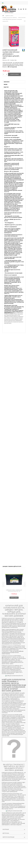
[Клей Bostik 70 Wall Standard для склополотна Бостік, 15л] (14, 579)
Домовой (14, 558)
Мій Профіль (6, 833)
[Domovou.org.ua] (9, 9)
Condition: (12, 60)
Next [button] (24, 584)
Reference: (5, 60)
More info (6, 81)
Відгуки (6, 87)
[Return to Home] (3, 16)
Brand (5, 84)
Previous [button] (3, 584)
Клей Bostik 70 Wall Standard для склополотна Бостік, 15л (14, 590)
